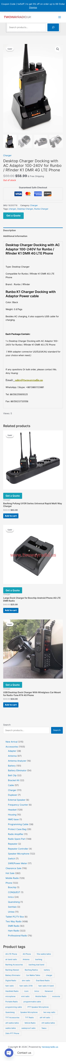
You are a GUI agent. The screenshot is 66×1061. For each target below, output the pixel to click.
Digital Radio (10, 980)
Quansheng (10, 1012)
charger (12, 209)
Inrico (36, 991)
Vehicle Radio (30, 1023)
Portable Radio (11, 1002)
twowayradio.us (50, 1047)
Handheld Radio (12, 991)
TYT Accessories (12, 1017)
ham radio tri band (46, 986)
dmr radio (26, 980)
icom (26, 991)
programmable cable (32, 1002)
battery (47, 970)
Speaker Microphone (28, 1012)
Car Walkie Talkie (33, 975)
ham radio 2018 (26, 986)
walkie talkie (10, 1028)
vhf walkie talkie (48, 1023)
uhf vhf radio (45, 1017)
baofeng (38, 959)
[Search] (53, 27)
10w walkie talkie (44, 954)
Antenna (26, 959)
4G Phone (27, 954)
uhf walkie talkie (12, 1023)
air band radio (11, 959)
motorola (56, 996)
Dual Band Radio (43, 980)
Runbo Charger (41, 209)
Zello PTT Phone (12, 1033)
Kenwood (49, 991)
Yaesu (43, 1028)
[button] (58, 49)
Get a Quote (13, 215)
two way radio (49, 1012)
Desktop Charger (25, 209)
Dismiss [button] (33, 7)
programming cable (13, 1007)
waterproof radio (28, 1028)
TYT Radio (29, 1017)
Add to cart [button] (11, 516)
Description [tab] (9, 230)
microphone (10, 996)
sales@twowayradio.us (29, 380)
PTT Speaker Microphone (38, 1007)
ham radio (9, 986)
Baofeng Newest (12, 970)
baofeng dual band (36, 965)
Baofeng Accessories (14, 965)
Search (7, 724)
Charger (7, 155)
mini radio (25, 996)
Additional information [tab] (15, 236)
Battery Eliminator (12, 975)
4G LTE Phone (11, 954)
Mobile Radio (40, 996)
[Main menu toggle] (60, 17)
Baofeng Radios (31, 970)
